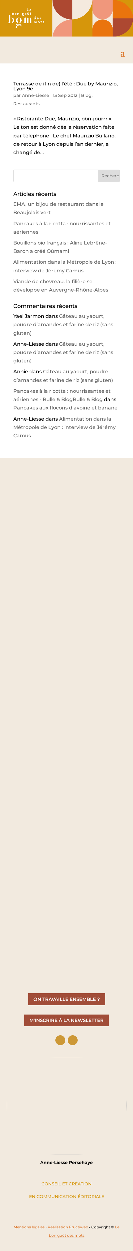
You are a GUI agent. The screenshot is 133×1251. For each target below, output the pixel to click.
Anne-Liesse (35, 95)
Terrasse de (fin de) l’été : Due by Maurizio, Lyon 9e (65, 86)
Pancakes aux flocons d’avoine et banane (65, 408)
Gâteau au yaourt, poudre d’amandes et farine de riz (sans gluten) (63, 324)
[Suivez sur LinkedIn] (60, 1040)
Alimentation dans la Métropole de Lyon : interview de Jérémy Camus (64, 427)
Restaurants (26, 103)
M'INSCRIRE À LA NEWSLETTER (66, 1020)
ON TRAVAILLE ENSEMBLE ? (66, 999)
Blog (86, 95)
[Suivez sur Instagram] (73, 1040)
